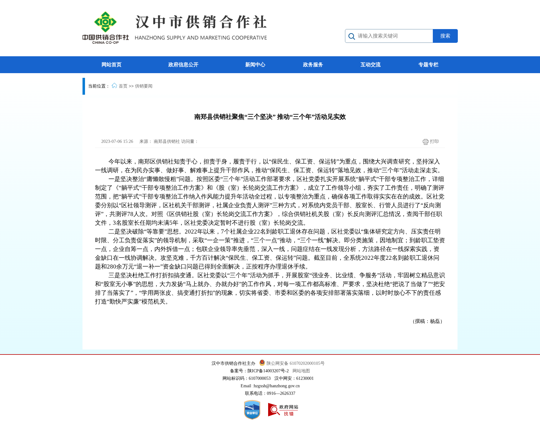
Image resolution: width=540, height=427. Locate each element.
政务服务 (313, 64)
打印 (434, 141)
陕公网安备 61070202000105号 (296, 363)
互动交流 (371, 64)
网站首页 (112, 64)
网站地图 (301, 371)
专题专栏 (428, 64)
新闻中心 (255, 64)
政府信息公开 (183, 64)
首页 (123, 86)
